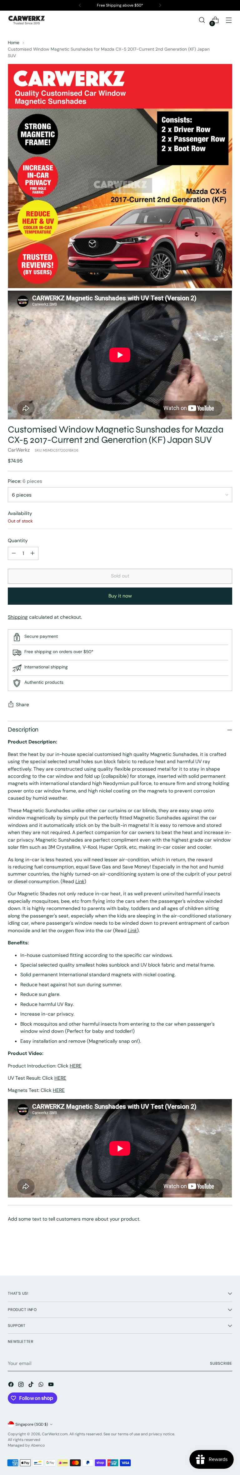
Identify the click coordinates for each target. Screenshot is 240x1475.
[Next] (160, 5)
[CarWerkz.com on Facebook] (11, 1385)
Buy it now (120, 595)
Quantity (18, 540)
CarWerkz (19, 450)
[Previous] (80, 5)
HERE (76, 1065)
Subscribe (221, 1363)
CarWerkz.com (55, 1434)
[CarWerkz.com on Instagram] (21, 1385)
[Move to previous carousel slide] (212, 1254)
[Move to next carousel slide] (227, 1254)
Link (79, 881)
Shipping (18, 617)
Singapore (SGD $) (31, 1424)
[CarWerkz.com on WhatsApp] (41, 1385)
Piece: (25, 481)
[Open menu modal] (228, 20)
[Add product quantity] (32, 553)
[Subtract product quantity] (13, 553)
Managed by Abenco (26, 1445)
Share (22, 704)
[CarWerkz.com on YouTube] (51, 1385)
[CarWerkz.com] (26, 20)
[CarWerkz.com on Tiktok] (31, 1385)
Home (13, 42)
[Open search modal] (202, 20)
